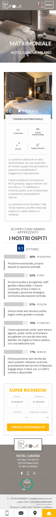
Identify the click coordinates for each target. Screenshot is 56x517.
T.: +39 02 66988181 (17, 498)
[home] (17, 5)
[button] (49, 5)
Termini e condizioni (42, 507)
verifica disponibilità (28, 427)
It (42, 3)
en (42, 7)
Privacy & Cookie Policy (21, 507)
